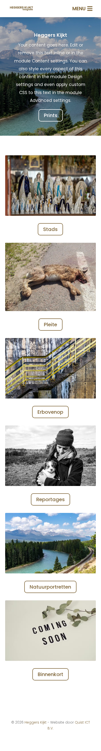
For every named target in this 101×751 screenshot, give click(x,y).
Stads (50, 229)
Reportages (50, 499)
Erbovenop (50, 412)
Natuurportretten (50, 586)
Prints (50, 115)
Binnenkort (50, 674)
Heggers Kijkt (50, 35)
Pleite (50, 324)
